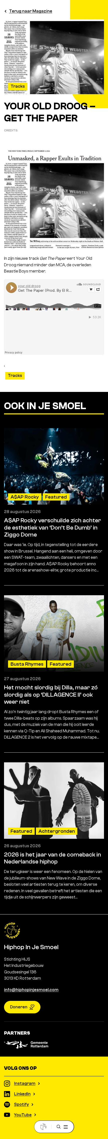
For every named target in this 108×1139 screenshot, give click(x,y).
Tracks (18, 86)
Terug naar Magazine (30, 11)
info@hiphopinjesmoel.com (31, 989)
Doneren (18, 1007)
